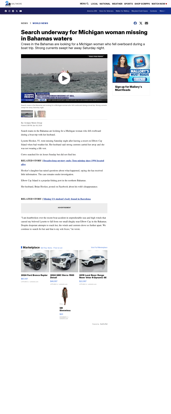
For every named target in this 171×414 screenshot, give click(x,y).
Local (94, 4)
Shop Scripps (142, 4)
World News (40, 23)
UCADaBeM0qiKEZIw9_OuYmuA (21, 11)
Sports (128, 4)
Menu (83, 4)
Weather (117, 4)
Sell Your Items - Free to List (51, 248)
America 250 (92, 11)
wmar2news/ (6, 11)
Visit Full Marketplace (99, 247)
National (105, 4)
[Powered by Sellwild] (103, 324)
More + (162, 11)
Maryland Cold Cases (140, 11)
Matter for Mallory (122, 11)
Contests (153, 11)
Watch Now (159, 4)
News (24, 23)
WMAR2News (13, 11)
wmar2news (10, 11)
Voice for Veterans (106, 11)
